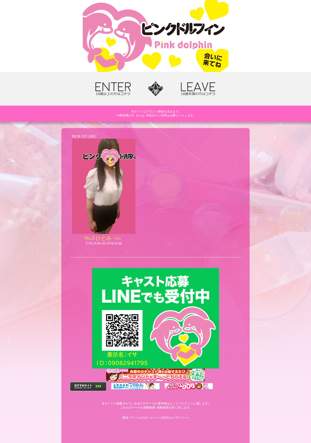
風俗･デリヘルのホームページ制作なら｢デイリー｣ (155, 417)
